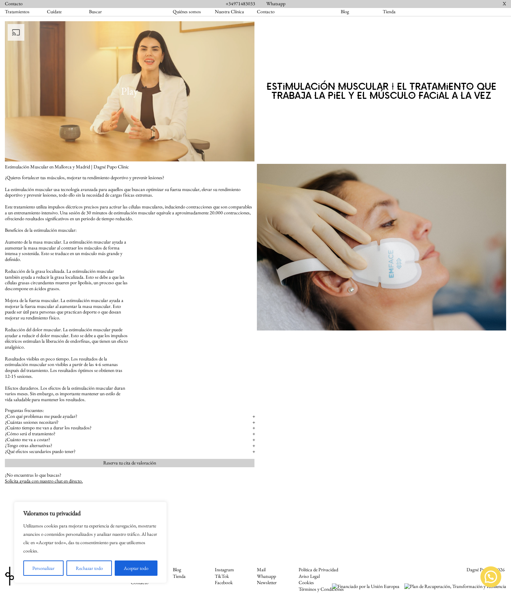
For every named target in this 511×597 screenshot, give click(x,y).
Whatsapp (275, 3)
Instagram (224, 570)
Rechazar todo (89, 568)
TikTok (222, 576)
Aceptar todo (136, 568)
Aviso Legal (309, 576)
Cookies (306, 583)
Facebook (224, 583)
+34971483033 (240, 3)
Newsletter (267, 583)
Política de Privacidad (318, 570)
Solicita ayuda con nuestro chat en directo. (44, 481)
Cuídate (54, 11)
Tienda (389, 11)
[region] (90, 542)
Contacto (14, 3)
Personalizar (43, 568)
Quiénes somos (187, 11)
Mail (261, 570)
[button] (490, 576)
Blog (345, 11)
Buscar (95, 12)
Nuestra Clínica (229, 11)
